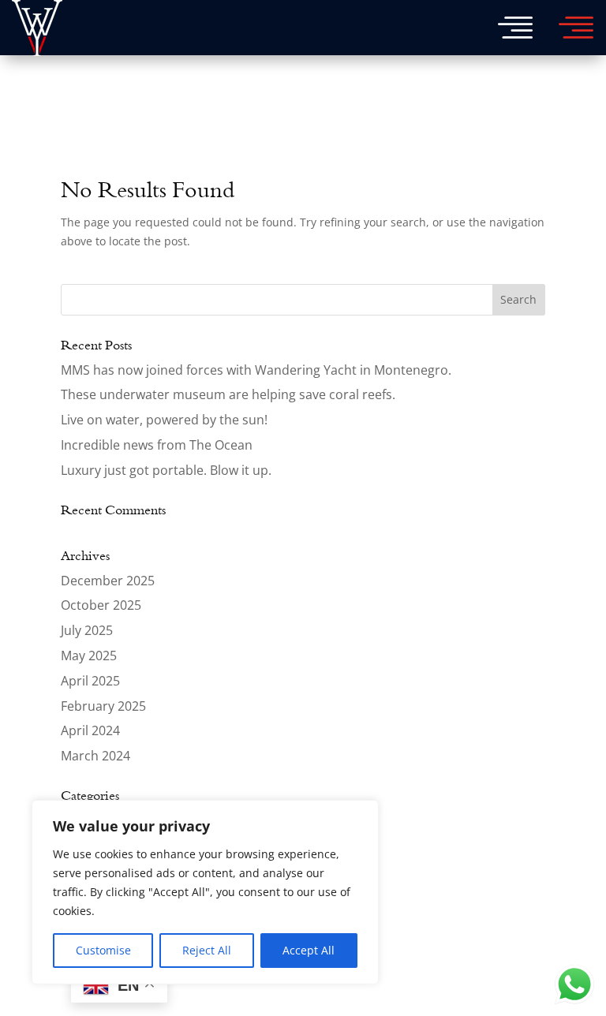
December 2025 (108, 580)
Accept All (308, 950)
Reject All (206, 950)
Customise (103, 950)
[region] (205, 892)
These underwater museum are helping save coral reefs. (228, 394)
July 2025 (87, 630)
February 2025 (103, 706)
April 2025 (90, 680)
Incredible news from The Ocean (156, 445)
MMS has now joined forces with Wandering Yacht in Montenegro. (256, 370)
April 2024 (90, 730)
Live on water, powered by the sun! (164, 419)
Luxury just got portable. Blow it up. (166, 470)
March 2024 (95, 755)
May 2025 (89, 655)
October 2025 (101, 605)
